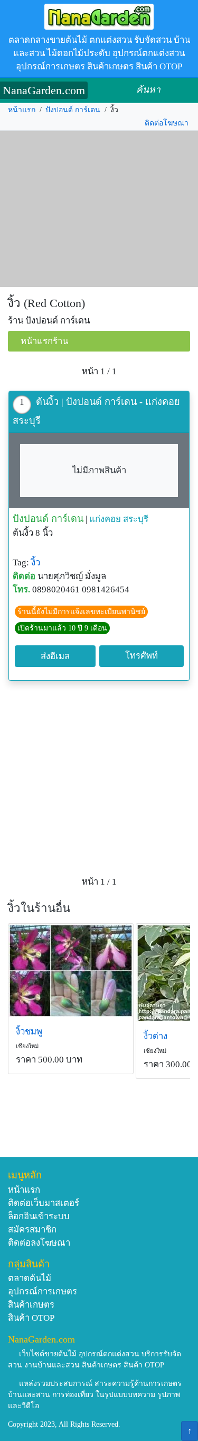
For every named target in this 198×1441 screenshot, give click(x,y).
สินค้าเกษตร (31, 1305)
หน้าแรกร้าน (44, 341)
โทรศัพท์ (141, 656)
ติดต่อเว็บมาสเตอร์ (43, 1203)
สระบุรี (135, 519)
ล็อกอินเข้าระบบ (39, 1216)
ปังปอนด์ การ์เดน (72, 110)
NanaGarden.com (44, 90)
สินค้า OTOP (31, 1318)
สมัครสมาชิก (32, 1229)
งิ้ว (35, 562)
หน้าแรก (21, 110)
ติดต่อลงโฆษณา (39, 1243)
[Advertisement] (99, 209)
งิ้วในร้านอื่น (39, 908)
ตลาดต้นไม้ (29, 1278)
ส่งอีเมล (55, 656)
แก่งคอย (105, 519)
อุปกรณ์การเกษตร (42, 1291)
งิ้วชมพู (29, 1031)
